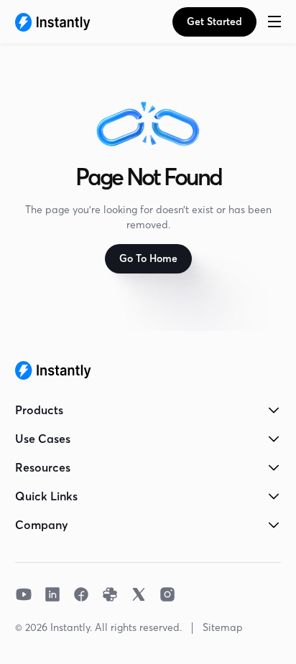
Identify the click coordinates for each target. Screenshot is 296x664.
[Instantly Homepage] (53, 21)
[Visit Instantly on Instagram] (167, 594)
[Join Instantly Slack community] (110, 594)
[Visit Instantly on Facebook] (81, 594)
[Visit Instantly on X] (138, 594)
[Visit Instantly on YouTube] (23, 594)
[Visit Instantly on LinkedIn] (52, 594)
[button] (274, 21)
